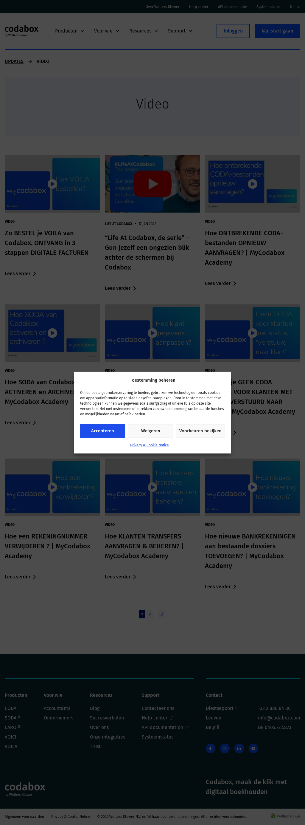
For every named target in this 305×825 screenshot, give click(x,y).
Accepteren (102, 431)
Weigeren (150, 431)
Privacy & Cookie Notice (149, 445)
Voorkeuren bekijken (200, 431)
